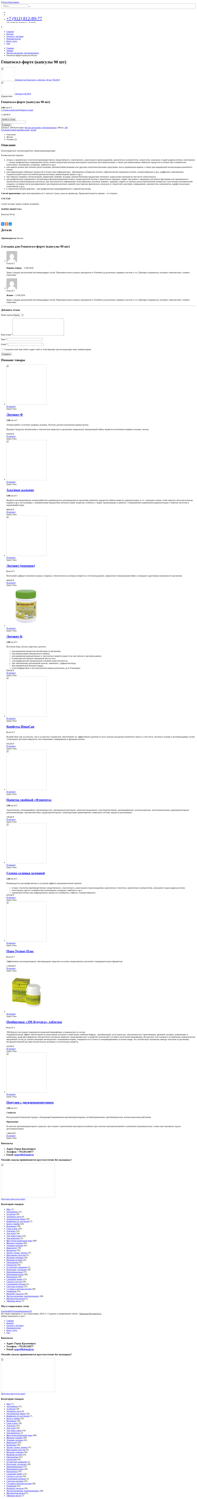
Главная (10, 31)
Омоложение (12, 1262)
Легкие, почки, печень (16, 1253)
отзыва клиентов (9, 110)
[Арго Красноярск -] (10, 2)
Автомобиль (12, 1212)
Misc (8, 1209)
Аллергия (10, 1214)
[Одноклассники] (6, 224)
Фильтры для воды (15, 1294)
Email (33, 130)
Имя (4, 339)
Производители (13, 39)
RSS (11, 1311)
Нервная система (14, 1260)
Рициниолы (11, 1277)
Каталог (10, 34)
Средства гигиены (14, 1286)
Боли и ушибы (13, 1224)
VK (30, 1311)
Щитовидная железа (15, 1298)
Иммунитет (11, 1248)
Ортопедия (11, 1265)
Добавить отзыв (25, 110)
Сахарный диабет (14, 1279)
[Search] (30, 6)
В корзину (6, 125)
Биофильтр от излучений (17, 1221)
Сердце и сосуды (14, 1282)
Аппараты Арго (13, 1216)
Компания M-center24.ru (90, 1314)
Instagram (24, 1311)
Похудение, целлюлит (16, 1269)
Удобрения (11, 1291)
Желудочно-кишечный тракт (19, 1241)
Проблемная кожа (14, 1272)
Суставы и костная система (18, 1289)
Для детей (11, 1233)
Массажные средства (16, 1255)
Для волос (11, 1231)
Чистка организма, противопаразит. (40, 127)
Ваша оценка (7, 315)
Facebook (5, 130)
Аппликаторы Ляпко (15, 1219)
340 (66, 127)
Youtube (16, 1311)
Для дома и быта (14, 1236)
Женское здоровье (14, 1243)
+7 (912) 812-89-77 (24, 18)
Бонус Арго (11, 41)
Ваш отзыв (7, 335)
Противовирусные (14, 1274)
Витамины (11, 1226)
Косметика (11, 1250)
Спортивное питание (16, 1284)
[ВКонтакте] (2, 224)
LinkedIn (19, 130)
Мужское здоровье (14, 1257)
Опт (8, 43)
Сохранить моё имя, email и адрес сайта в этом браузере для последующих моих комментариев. (48, 349)
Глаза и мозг (12, 1228)
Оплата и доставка (14, 36)
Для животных (13, 1238)
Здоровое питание (14, 1245)
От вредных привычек (16, 1267)
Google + (27, 130)
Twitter (12, 130)
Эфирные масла (13, 1301)
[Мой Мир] (10, 224)
